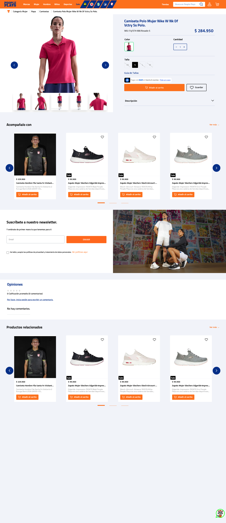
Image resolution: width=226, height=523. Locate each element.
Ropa (33, 11)
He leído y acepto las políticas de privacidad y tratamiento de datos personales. (40, 252)
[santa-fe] (112, 4)
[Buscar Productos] (201, 4)
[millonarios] (105, 4)
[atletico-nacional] (98, 4)
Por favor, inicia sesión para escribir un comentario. (30, 299)
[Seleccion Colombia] (92, 4)
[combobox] (188, 4)
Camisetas (44, 11)
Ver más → (214, 124)
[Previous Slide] (9, 168)
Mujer (25, 11)
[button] (129, 46)
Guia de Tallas (131, 73)
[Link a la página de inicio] (8, 11)
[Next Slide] (216, 168)
